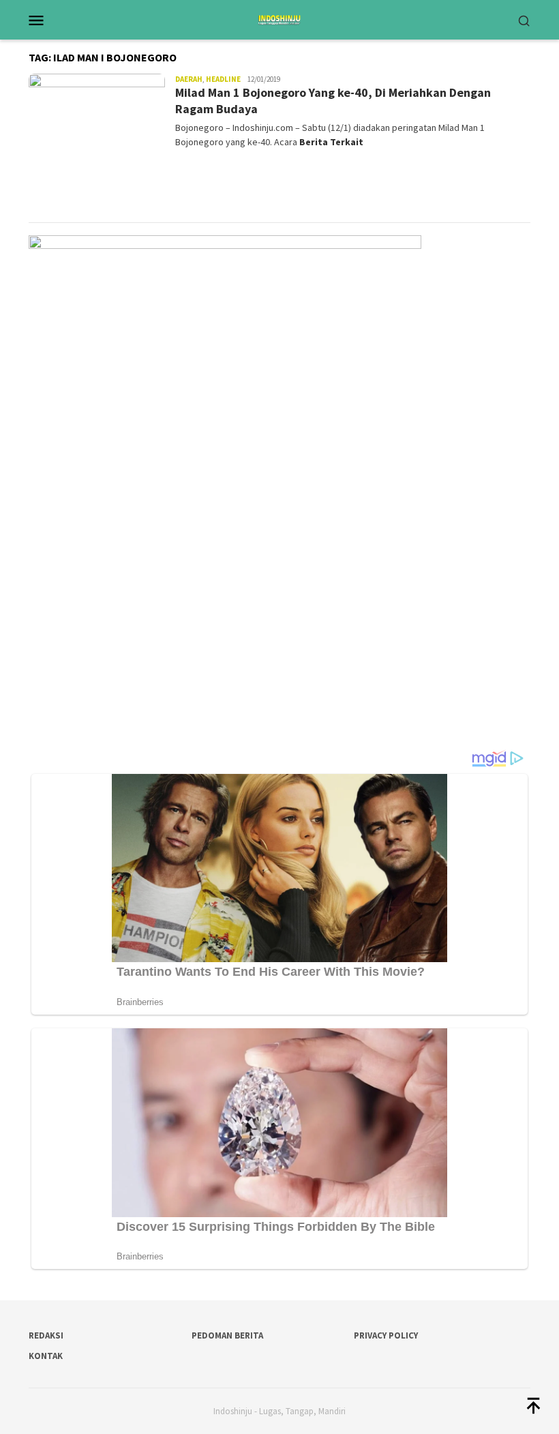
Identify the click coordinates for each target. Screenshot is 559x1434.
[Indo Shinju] (279, 18)
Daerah (188, 79)
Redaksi (46, 1335)
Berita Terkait (331, 142)
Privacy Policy (386, 1335)
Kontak (46, 1356)
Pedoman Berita (227, 1335)
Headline (223, 79)
